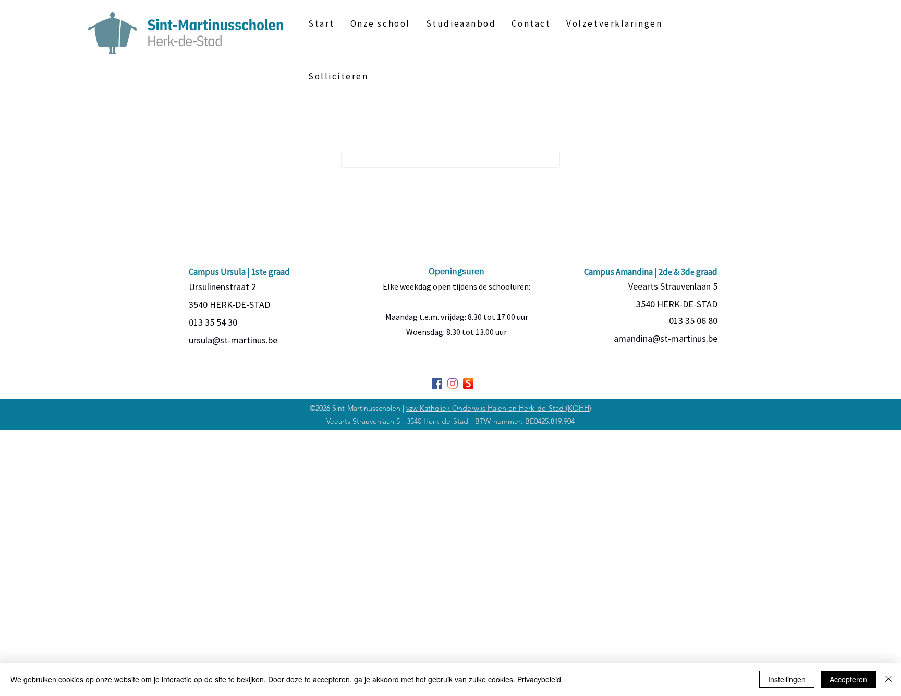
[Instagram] (452, 383)
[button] (461, 23)
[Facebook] (437, 383)
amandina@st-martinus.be (665, 338)
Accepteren (848, 679)
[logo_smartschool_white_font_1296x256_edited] (468, 383)
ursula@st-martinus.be (233, 340)
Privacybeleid (539, 679)
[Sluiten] (888, 679)
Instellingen (787, 679)
